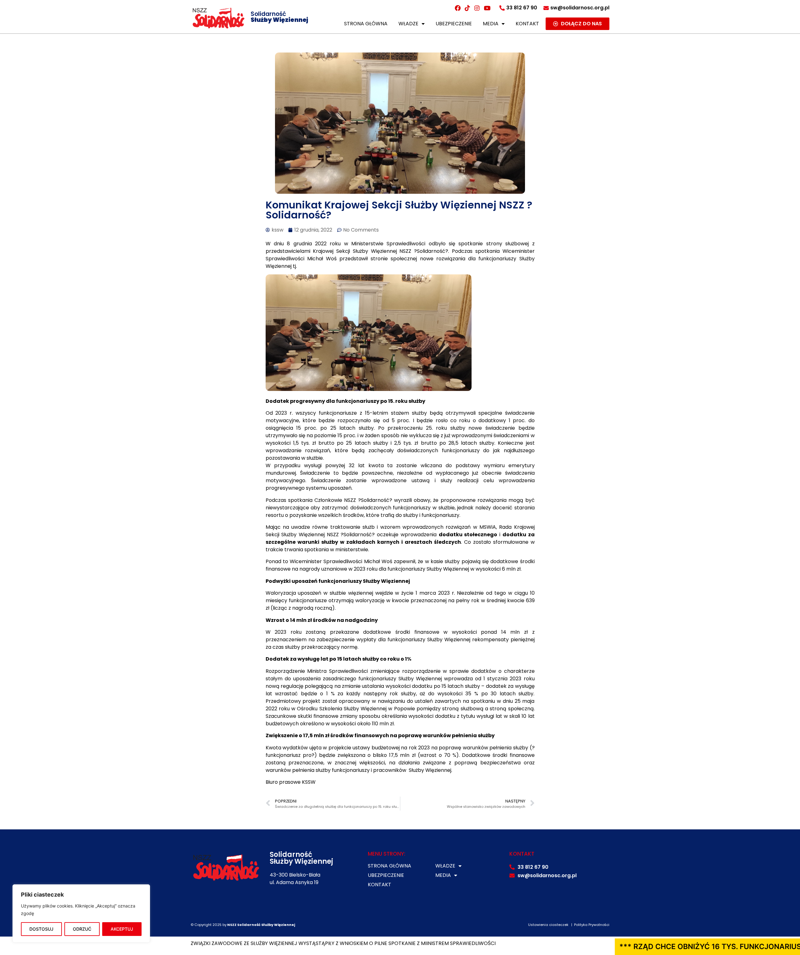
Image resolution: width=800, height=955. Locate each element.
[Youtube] (487, 7)
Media (490, 23)
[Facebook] (457, 7)
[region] (81, 913)
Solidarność (279, 17)
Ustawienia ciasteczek (548, 924)
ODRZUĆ (82, 929)
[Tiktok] (467, 7)
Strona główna (366, 23)
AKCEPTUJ (122, 929)
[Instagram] (477, 7)
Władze (408, 23)
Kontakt (527, 23)
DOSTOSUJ (41, 929)
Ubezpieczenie (454, 23)
